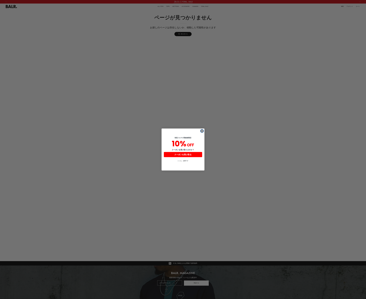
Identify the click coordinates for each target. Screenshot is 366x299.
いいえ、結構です (183, 161)
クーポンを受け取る (183, 154)
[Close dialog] (202, 131)
